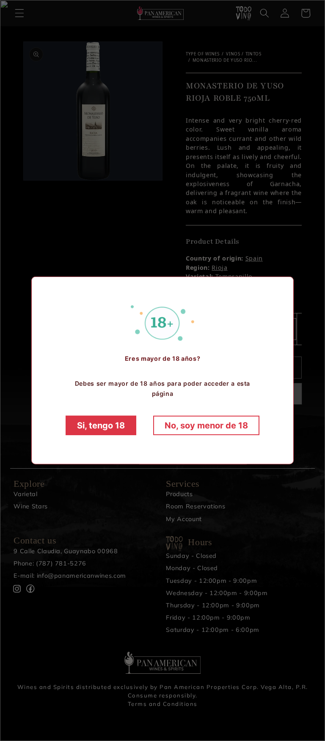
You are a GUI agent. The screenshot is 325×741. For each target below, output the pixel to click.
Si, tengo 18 (101, 425)
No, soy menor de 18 (206, 425)
